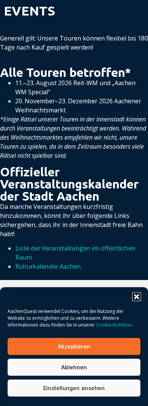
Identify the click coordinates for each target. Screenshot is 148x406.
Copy (138, 286)
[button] (136, 296)
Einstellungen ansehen (74, 388)
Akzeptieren (74, 346)
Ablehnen (74, 367)
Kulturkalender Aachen (48, 266)
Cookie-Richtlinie (114, 325)
